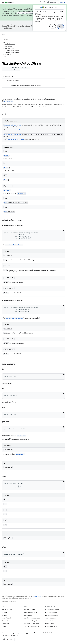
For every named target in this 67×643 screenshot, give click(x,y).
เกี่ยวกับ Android (6, 633)
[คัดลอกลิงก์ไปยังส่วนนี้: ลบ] (6, 389)
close (6, 155)
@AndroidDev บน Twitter (31, 612)
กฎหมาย (20, 633)
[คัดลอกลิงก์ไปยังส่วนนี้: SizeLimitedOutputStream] (24, 226)
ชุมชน (14, 633)
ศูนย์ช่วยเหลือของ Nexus (51, 615)
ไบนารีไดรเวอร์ (5, 623)
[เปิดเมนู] (3, 2)
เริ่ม (60, 26)
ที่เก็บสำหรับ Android (7, 609)
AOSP (3, 35)
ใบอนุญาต (26, 633)
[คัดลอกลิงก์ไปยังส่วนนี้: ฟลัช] (7, 408)
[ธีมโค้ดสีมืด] (64, 231)
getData (6, 190)
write (6, 202)
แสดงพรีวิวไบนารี (6, 618)
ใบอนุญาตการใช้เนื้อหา (37, 596)
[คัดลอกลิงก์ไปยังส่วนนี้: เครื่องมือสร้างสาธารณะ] (23, 220)
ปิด (53, 26)
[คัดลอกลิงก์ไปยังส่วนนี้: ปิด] (6, 369)
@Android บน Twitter (29, 609)
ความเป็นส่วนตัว (35, 633)
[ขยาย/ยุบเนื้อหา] (9, 40)
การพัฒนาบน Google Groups (31, 623)
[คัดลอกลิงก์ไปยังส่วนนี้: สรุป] (7, 114)
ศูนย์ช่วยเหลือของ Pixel (51, 612)
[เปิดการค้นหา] (41, 2)
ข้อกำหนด (4, 612)
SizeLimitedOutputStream (12, 125)
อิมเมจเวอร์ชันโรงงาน (7, 621)
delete (6, 168)
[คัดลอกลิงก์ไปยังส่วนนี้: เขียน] (7, 476)
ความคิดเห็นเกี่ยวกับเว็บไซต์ (47, 633)
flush (6, 180)
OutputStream (8, 101)
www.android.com (50, 618)
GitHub (4, 626)
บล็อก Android (28, 615)
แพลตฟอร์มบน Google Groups (32, 621)
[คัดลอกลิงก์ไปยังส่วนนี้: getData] (10, 422)
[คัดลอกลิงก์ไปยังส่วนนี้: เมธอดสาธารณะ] (17, 364)
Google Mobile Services (51, 621)
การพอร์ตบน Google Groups (31, 626)
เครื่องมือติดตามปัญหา (51, 626)
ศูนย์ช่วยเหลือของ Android (52, 609)
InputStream (22, 193)
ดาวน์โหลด (5, 615)
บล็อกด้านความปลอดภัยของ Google (33, 618)
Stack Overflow (49, 623)
